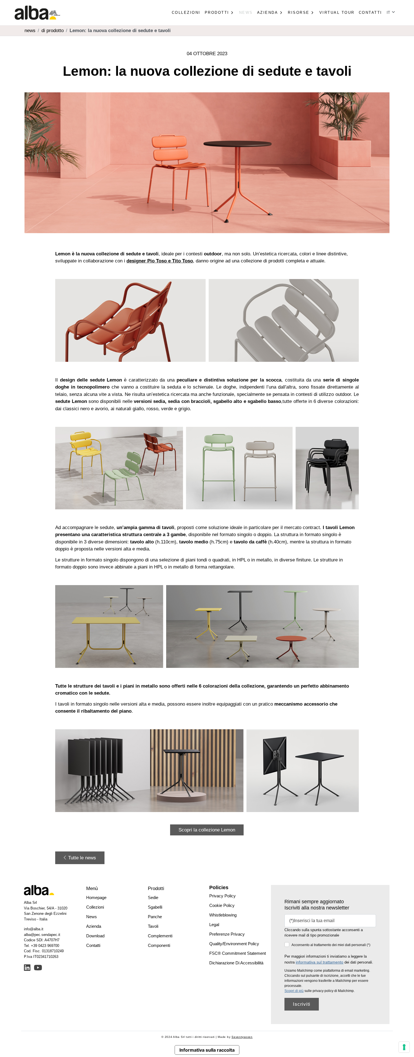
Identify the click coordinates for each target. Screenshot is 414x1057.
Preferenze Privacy (227, 934)
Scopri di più (294, 991)
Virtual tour (337, 12)
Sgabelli (155, 907)
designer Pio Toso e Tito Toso (159, 261)
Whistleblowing (223, 915)
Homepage (96, 897)
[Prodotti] (232, 12)
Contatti (370, 12)
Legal (214, 924)
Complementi (160, 935)
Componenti (159, 945)
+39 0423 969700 (45, 946)
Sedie (153, 897)
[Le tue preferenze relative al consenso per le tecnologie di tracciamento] (404, 1047)
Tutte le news (81, 857)
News (246, 12)
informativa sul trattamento (319, 962)
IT (389, 12)
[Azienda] (281, 12)
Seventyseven (242, 1036)
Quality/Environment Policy (234, 943)
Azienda (93, 926)
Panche (155, 916)
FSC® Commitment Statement (237, 953)
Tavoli (153, 926)
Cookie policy (222, 905)
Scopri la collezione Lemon (207, 830)
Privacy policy (222, 895)
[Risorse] (312, 12)
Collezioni (186, 12)
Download (95, 935)
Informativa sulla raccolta (207, 1050)
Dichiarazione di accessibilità (236, 962)
